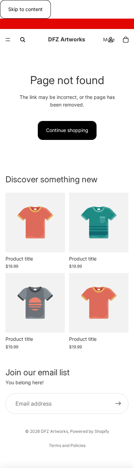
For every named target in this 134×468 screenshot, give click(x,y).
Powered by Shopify (89, 431)
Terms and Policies (67, 445)
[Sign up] (118, 403)
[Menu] (8, 40)
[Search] (22, 39)
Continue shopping (67, 130)
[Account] (110, 39)
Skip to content (25, 9)
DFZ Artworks (54, 431)
